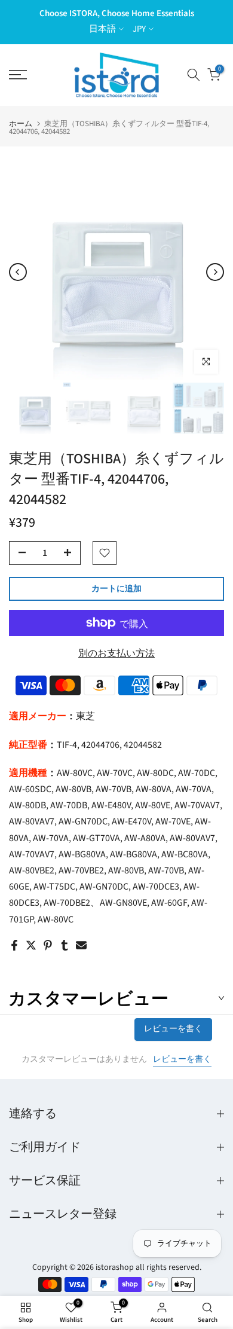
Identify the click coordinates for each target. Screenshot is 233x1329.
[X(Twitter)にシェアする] (31, 945)
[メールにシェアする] (81, 945)
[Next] (215, 272)
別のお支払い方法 (116, 653)
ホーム (20, 124)
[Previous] (18, 272)
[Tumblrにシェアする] (64, 945)
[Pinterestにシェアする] (47, 945)
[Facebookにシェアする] (14, 945)
